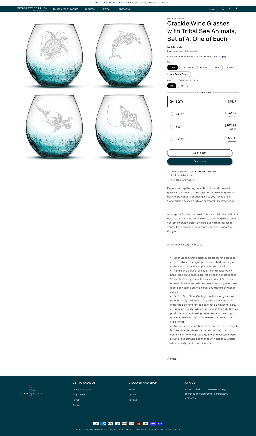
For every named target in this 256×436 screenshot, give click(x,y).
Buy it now (200, 161)
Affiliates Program (82, 389)
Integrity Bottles (90, 429)
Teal (172, 67)
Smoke (230, 67)
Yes (183, 85)
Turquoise (187, 67)
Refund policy (125, 429)
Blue (217, 67)
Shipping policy (173, 429)
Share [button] (173, 358)
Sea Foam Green (179, 74)
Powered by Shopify (107, 429)
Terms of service (156, 429)
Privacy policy (140, 429)
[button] (90, 9)
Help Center (79, 394)
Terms (76, 405)
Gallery (132, 394)
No (171, 85)
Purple (203, 67)
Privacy (76, 399)
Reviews (133, 399)
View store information (182, 179)
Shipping (171, 51)
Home (132, 389)
